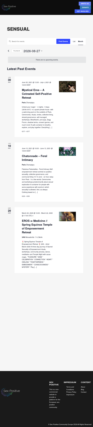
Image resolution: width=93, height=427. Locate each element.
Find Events (63, 41)
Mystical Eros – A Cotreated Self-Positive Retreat (37, 93)
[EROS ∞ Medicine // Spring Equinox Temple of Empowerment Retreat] (67, 216)
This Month (16, 51)
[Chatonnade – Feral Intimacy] (67, 151)
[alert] (47, 60)
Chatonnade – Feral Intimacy (34, 158)
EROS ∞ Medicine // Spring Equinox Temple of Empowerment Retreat (37, 226)
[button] (62, 7)
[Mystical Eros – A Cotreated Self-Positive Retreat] (67, 86)
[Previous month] (8, 51)
